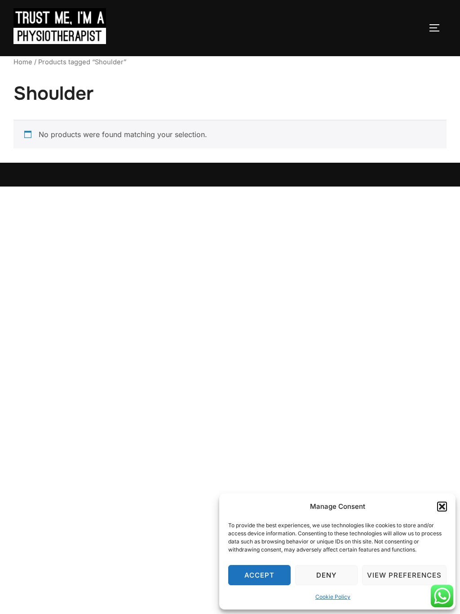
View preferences (404, 575)
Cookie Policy (332, 596)
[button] (442, 506)
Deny (326, 575)
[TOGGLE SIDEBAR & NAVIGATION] (438, 28)
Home (22, 62)
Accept (259, 575)
